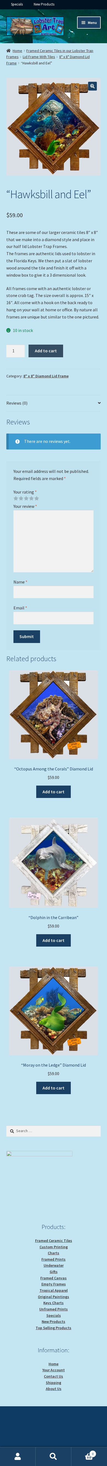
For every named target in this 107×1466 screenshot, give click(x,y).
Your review (25, 506)
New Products (44, 4)
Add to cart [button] (53, 791)
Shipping (53, 1382)
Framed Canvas (53, 1278)
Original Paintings (53, 1296)
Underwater (54, 1265)
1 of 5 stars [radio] (15, 498)
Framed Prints (53, 1259)
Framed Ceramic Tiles (53, 1240)
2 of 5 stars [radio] (21, 498)
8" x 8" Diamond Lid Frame (46, 376)
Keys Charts (53, 1302)
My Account (18, 1456)
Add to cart (46, 350)
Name (20, 582)
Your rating (25, 492)
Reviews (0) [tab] (16, 403)
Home (17, 50)
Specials (17, 4)
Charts (53, 1252)
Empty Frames (53, 1284)
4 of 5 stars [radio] (31, 498)
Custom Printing (54, 1246)
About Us (53, 1388)
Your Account (53, 1369)
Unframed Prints (53, 1309)
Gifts (54, 1271)
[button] (92, 86)
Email (20, 608)
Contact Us (53, 1376)
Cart (82, 1452)
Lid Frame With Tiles (39, 56)
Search (53, 1456)
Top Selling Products (53, 1327)
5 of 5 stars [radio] (36, 498)
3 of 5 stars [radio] (26, 498)
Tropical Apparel (54, 1290)
